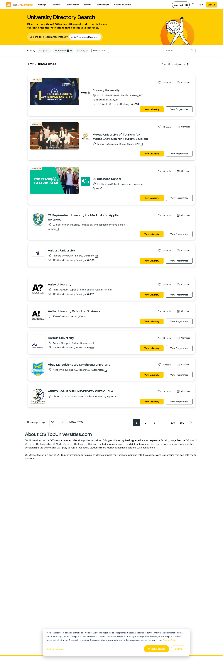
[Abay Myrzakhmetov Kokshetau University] (37, 368)
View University (152, 109)
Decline (178, 648)
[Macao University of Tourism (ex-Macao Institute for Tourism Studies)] (85, 136)
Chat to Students (122, 4)
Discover (56, 4)
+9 (106, 370)
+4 (92, 343)
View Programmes (179, 109)
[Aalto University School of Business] (37, 315)
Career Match (72, 4)
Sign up (211, 4)
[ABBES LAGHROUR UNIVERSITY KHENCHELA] (37, 395)
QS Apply (62, 447)
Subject (43, 50)
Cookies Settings (54, 649)
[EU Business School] (85, 181)
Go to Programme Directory (84, 37)
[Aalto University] (37, 288)
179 (173, 422)
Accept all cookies (156, 648)
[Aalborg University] (37, 254)
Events (87, 4)
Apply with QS (181, 5)
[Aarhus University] (37, 341)
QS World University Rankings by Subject (74, 444)
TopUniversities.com (36, 440)
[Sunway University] (85, 92)
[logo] (19, 4)
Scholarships (102, 4)
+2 (96, 256)
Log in (200, 4)
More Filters (99, 50)
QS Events (45, 447)
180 (182, 422)
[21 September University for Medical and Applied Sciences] (37, 219)
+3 (101, 188)
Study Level (61, 50)
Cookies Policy (170, 640)
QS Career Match (34, 455)
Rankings (42, 4)
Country (81, 50)
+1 (141, 144)
